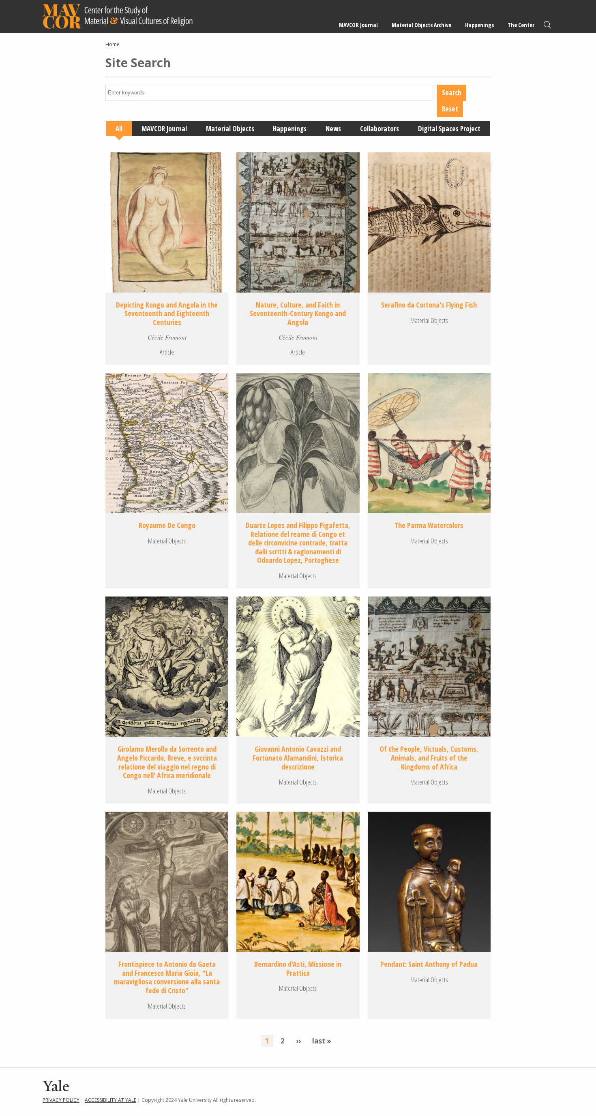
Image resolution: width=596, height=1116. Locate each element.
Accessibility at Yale (110, 1100)
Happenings (479, 25)
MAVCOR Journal (358, 25)
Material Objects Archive (421, 25)
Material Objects (230, 128)
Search (547, 25)
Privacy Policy (61, 1100)
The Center (521, 25)
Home (112, 44)
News (333, 128)
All (119, 128)
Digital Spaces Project (449, 128)
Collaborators (379, 128)
